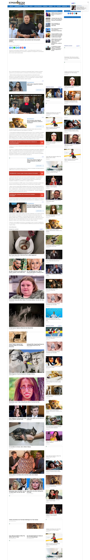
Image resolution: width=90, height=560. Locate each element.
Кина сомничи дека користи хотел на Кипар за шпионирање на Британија (56, 29)
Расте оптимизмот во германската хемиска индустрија (55, 24)
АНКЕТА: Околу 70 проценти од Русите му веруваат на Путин (56, 14)
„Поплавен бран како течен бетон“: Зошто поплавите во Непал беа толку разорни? (56, 19)
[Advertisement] (72, 25)
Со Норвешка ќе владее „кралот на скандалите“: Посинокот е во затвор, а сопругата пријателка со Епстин (56, 48)
